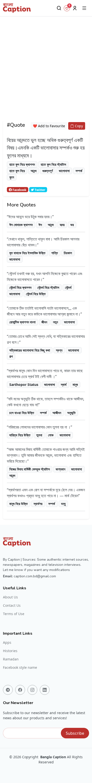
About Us (10, 597)
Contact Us (12, 605)
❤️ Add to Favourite (49, 126)
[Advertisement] (46, 74)
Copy (78, 126)
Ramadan (11, 659)
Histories (10, 651)
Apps (7, 642)
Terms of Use (13, 614)
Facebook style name (20, 667)
